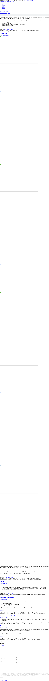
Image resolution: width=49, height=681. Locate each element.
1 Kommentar (7, 593)
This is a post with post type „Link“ (8, 615)
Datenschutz (25, 0)
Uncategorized (7, 13)
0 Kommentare (6, 29)
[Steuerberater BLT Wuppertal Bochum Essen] (7, 1)
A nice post (2, 625)
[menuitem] (25, 3)
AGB (32, 0)
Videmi (11, 678)
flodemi (11, 29)
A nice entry (3, 581)
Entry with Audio (4, 11)
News (1, 13)
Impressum (29, 0)
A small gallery (3, 33)
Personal (3, 13)
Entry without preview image (7, 597)
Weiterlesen (1, 27)
